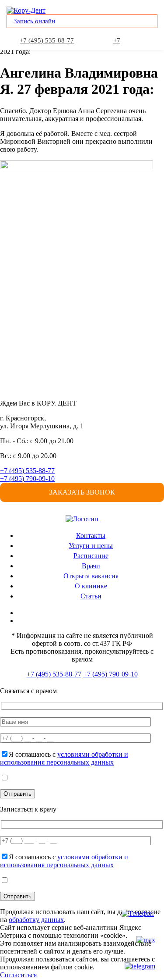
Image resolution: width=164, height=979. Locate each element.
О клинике (91, 586)
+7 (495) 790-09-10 (27, 478)
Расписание (90, 555)
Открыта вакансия (91, 576)
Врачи (91, 566)
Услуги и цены (91, 545)
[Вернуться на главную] (82, 519)
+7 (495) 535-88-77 (47, 40)
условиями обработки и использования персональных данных (64, 758)
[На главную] (26, 10)
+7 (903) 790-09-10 (117, 41)
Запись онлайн (34, 21)
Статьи (90, 596)
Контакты (90, 535)
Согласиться (18, 975)
